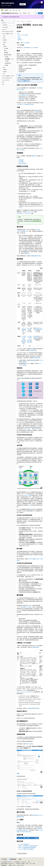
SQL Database (28, 21)
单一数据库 (21, 161)
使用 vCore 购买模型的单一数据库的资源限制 (28, 845)
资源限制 (19, 38)
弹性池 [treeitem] (5, 50)
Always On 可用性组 (28, 495)
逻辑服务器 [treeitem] (6, 52)
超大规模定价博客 (32, 350)
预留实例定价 (21, 98)
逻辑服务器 (21, 160)
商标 (14, 865)
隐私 (29, 861)
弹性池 (38, 708)
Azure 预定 (24, 336)
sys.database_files (30, 211)
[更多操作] (42, 21)
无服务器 (36, 110)
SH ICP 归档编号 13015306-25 (6, 861)
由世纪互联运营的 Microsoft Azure (7, 863)
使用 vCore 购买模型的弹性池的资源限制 (27, 847)
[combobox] (7, 22)
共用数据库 (24, 361)
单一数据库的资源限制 (30, 708)
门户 (36, 13)
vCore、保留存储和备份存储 (24, 329)
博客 (27, 863)
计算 (18, 36)
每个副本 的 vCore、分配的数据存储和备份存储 (38, 329)
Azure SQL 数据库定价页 (24, 844)
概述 (18, 33)
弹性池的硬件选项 (24, 830)
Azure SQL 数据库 (25, 42)
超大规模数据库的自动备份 (35, 255)
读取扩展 (31, 509)
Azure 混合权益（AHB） (24, 95)
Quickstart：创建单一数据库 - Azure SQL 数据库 (27, 838)
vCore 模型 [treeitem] (7, 59)
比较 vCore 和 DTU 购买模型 (23, 35)
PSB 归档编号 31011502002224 (20, 861)
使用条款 (10, 865)
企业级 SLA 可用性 (26, 429)
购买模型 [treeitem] (6, 56)
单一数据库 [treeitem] (6, 48)
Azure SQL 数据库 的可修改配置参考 (26, 849)
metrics (20, 207)
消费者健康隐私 (4, 865)
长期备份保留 (26, 253)
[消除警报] (42, 2)
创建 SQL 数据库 (29, 743)
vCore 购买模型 (24, 47)
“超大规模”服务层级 (35, 647)
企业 (22, 340)
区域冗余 (37, 429)
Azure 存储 (24, 237)
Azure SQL (22, 21)
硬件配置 (33, 156)
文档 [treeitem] (4, 35)
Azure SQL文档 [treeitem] (5, 27)
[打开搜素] (41, 10)
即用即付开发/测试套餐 (24, 341)
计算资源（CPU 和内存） (27, 607)
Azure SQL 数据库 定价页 (24, 81)
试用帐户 (40, 13)
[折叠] (14, 20)
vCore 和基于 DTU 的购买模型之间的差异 (25, 104)
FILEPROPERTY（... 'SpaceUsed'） (24, 213)
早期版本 (23, 863)
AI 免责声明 (18, 863)
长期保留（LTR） (25, 231)
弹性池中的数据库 (22, 163)
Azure (18, 21)
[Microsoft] (2, 10)
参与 (30, 863)
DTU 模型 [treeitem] (6, 61)
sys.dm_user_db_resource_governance (25, 692)
